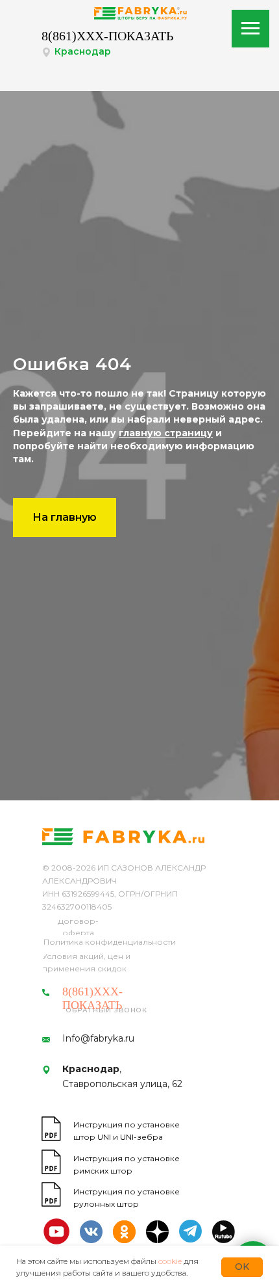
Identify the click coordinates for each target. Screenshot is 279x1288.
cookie (170, 1261)
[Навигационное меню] (250, 28)
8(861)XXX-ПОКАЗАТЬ (107, 36)
